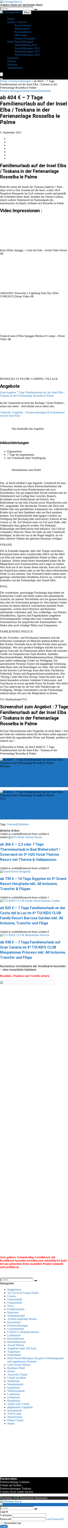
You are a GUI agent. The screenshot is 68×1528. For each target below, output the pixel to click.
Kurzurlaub (13, 1322)
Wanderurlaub (15, 1384)
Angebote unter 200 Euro (21, 1348)
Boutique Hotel (16, 1368)
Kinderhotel (14, 1354)
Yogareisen (13, 1351)
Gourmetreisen (15, 1328)
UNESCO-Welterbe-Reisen (23, 1332)
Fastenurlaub (14, 1302)
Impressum (41, 1497)
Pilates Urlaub (15, 1420)
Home (3, 81)
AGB (16, 1497)
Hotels (11, 1371)
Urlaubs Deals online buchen (16, 1491)
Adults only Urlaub (18, 1403)
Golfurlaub (13, 1397)
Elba (19, 824)
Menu (27, 12)
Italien (25, 824)
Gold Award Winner (18, 1364)
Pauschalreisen (15, 1338)
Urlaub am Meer (16, 1377)
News (10, 1305)
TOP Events (14, 1413)
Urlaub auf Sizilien (11, 1485)
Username (6, 1515)
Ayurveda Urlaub (17, 1374)
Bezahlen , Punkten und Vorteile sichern (25, 975)
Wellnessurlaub (16, 1390)
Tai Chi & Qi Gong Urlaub (22, 1292)
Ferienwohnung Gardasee (15, 1482)
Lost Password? (55, 1519)
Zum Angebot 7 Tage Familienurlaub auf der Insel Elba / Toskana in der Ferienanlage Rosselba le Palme (32, 394)
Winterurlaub (14, 1417)
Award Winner (15, 1345)
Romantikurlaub (16, 1341)
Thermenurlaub (16, 1315)
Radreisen (13, 1312)
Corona (11, 1296)
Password (5, 1519)
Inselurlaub (44, 90)
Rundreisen (13, 1400)
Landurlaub (13, 1335)
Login (4, 1526)
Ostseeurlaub (14, 1299)
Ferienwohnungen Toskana (15, 1488)
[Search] (1, 78)
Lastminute (13, 1394)
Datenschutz (27, 1497)
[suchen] (35, 9)
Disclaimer (6, 1497)
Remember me (12, 1523)
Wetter (11, 1423)
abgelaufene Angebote (20, 1407)
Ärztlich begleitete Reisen (22, 1319)
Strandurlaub (14, 1410)
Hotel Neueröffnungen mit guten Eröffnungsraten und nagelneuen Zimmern (35, 1360)
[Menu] (1, 74)
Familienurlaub (29, 90)
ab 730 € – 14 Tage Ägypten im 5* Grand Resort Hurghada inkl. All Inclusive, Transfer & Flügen (33, 883)
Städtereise (13, 1381)
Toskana (12, 824)
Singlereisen (14, 1289)
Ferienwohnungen (20, 81)
